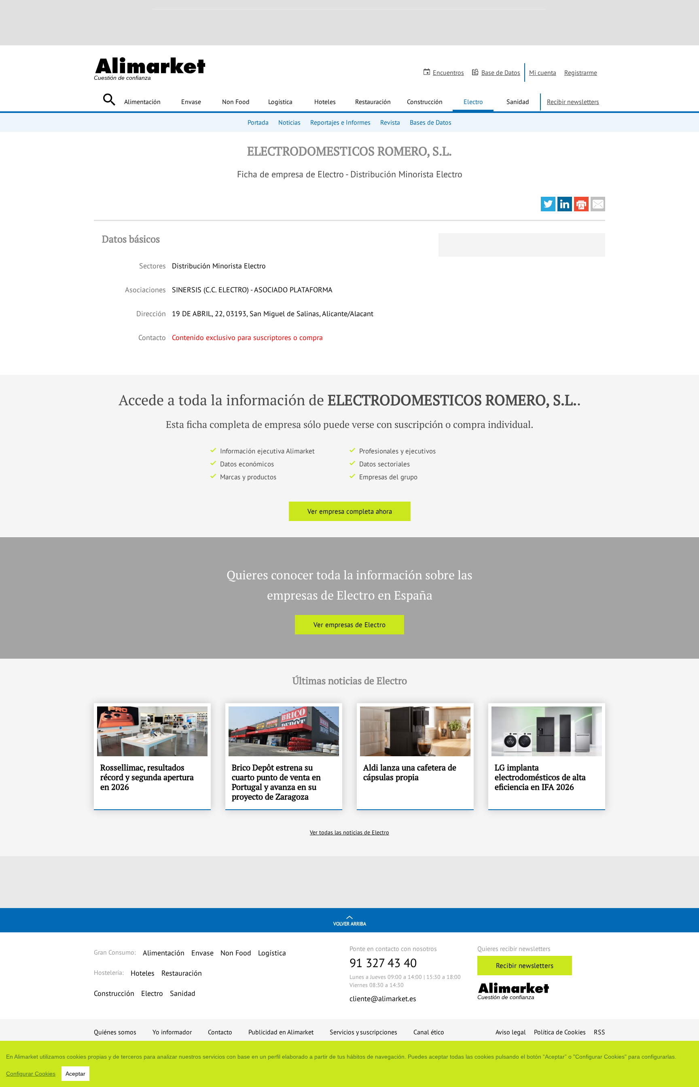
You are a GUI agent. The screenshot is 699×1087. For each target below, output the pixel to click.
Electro (473, 102)
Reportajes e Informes (340, 122)
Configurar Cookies (30, 1073)
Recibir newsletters (573, 102)
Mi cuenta (542, 72)
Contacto (220, 1032)
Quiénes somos (115, 1032)
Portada (258, 122)
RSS (599, 1032)
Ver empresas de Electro (349, 624)
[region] (349, 1064)
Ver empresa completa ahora (349, 511)
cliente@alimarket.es (383, 998)
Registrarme (580, 72)
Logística (280, 102)
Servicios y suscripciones (363, 1032)
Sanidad (517, 102)
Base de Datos (500, 72)
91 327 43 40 (383, 962)
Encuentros (448, 72)
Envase (191, 102)
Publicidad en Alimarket (280, 1032)
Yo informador (172, 1032)
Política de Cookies (560, 1032)
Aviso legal (511, 1032)
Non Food (236, 102)
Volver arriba (349, 924)
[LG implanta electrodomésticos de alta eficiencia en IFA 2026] (546, 756)
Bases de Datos (430, 122)
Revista (390, 122)
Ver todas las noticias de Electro (349, 832)
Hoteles (325, 102)
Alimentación (142, 102)
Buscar (109, 99)
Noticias (289, 122)
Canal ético (428, 1032)
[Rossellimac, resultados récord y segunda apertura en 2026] (152, 756)
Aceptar (75, 1073)
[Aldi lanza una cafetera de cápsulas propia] (415, 756)
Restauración (373, 102)
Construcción (425, 102)
